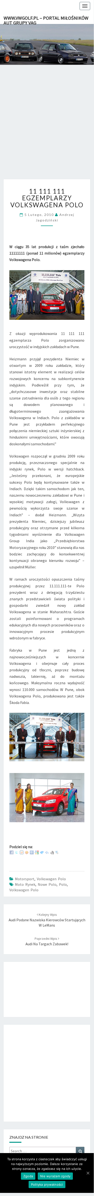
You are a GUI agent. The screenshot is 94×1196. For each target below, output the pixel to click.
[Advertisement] (47, 127)
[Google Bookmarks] (37, 852)
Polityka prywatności (47, 1184)
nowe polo (47, 884)
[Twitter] (17, 852)
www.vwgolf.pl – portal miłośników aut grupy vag (46, 19)
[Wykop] (22, 852)
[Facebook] (11, 852)
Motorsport (24, 878)
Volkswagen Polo (51, 878)
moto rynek (25, 884)
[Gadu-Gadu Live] (27, 852)
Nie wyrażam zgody (55, 1176)
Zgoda (28, 1176)
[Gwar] (32, 852)
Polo (63, 884)
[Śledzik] (47, 852)
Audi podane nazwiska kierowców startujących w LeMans (47, 920)
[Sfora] (52, 852)
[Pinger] (42, 852)
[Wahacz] (57, 852)
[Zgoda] (87, 1173)
